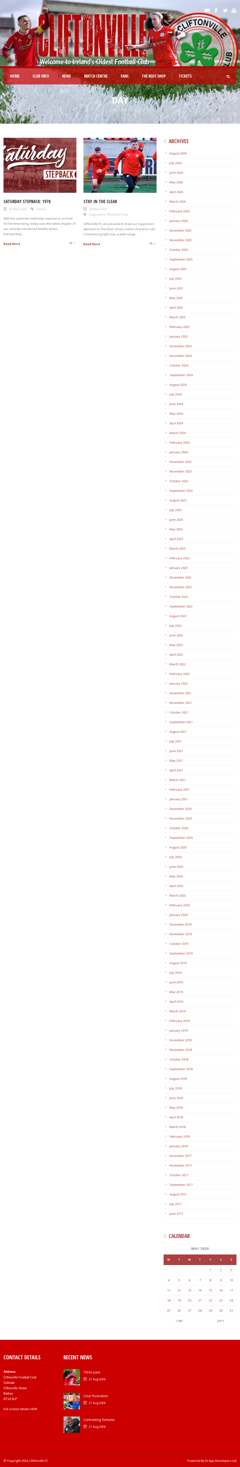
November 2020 (180, 818)
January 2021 (178, 799)
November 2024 (180, 356)
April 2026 (176, 192)
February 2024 (179, 442)
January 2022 (178, 683)
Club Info (41, 76)
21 (200, 1300)
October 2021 (178, 712)
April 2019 (176, 1001)
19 (179, 1300)
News (66, 76)
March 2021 (177, 780)
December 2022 (180, 577)
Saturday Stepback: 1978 (27, 201)
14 (200, 1290)
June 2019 (176, 982)
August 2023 (178, 500)
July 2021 (175, 741)
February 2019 (179, 1021)
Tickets (185, 76)
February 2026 (179, 211)
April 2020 (176, 886)
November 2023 (180, 471)
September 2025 (181, 259)
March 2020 (177, 895)
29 (210, 1310)
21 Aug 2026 (97, 1379)
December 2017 (180, 1156)
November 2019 (180, 934)
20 (189, 1300)
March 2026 (177, 201)
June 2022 (176, 635)
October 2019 (178, 944)
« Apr (179, 1320)
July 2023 (175, 510)
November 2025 (180, 240)
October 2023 (178, 481)
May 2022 (176, 645)
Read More (12, 244)
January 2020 (178, 915)
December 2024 (180, 346)
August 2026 (178, 153)
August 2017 (178, 1194)
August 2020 (178, 847)
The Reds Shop (154, 76)
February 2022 (179, 674)
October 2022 (178, 597)
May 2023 (176, 529)
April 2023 (176, 539)
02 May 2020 (17, 209)
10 (231, 1280)
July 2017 (175, 1204)
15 (210, 1290)
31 (231, 1310)
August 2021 (178, 732)
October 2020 (178, 828)
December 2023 (180, 462)
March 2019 (177, 1011)
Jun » (221, 1320)
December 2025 (180, 230)
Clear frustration (95, 1396)
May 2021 (176, 760)
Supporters (97, 214)
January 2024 (178, 452)
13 (189, 1290)
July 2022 (175, 625)
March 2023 (177, 548)
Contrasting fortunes (99, 1419)
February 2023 (179, 558)
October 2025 (178, 250)
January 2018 (178, 1146)
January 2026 (178, 221)
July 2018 (175, 1088)
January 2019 (178, 1030)
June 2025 (176, 288)
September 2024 (181, 375)
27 (189, 1310)
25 (168, 1310)
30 (220, 1310)
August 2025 (178, 269)
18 (168, 1300)
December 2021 (180, 693)
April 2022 (176, 654)
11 (168, 1290)
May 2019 (176, 992)
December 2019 (180, 924)
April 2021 (176, 770)
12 (179, 1290)
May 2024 (176, 413)
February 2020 (179, 905)
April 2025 (176, 307)
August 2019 (178, 963)
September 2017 (181, 1185)
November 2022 (180, 587)
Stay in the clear (100, 201)
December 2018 (180, 1040)
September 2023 (181, 491)
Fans (125, 76)
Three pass (91, 1372)
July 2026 (175, 163)
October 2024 (178, 365)
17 (231, 1290)
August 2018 (178, 1079)
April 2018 (176, 1117)
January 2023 (178, 568)
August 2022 (178, 616)
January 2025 (178, 336)
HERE (34, 1409)
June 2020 (176, 866)
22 (210, 1300)
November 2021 (180, 703)
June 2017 (176, 1213)
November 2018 (180, 1050)
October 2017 (178, 1175)
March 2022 (177, 664)
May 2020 (176, 876)
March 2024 (177, 433)
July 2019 (175, 972)
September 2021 (181, 722)
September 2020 (181, 838)
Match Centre (96, 76)
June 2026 (176, 172)
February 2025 (179, 327)
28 (200, 1310)
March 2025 (177, 317)
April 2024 (176, 423)
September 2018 (181, 1069)
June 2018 (176, 1098)
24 (231, 1300)
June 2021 (176, 751)
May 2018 (176, 1107)
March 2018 (177, 1127)
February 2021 (179, 789)
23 (220, 1300)
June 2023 (176, 519)
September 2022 (181, 606)
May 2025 (176, 298)
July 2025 (175, 278)
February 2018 (179, 1136)
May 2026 (176, 182)
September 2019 (181, 953)
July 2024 (175, 394)
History (41, 209)
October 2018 (178, 1059)
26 (179, 1310)
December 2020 (180, 809)
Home (14, 76)
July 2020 (175, 857)
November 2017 (180, 1165)
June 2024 (176, 404)
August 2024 (178, 385)
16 (220, 1290)
